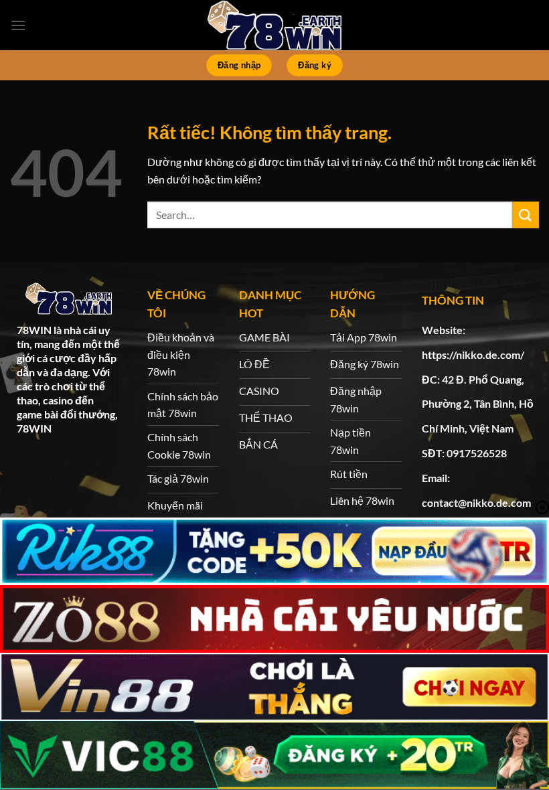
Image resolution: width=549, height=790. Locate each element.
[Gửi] (525, 215)
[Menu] (18, 25)
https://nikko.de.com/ (473, 354)
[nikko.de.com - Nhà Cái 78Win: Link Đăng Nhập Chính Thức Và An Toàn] (274, 25)
